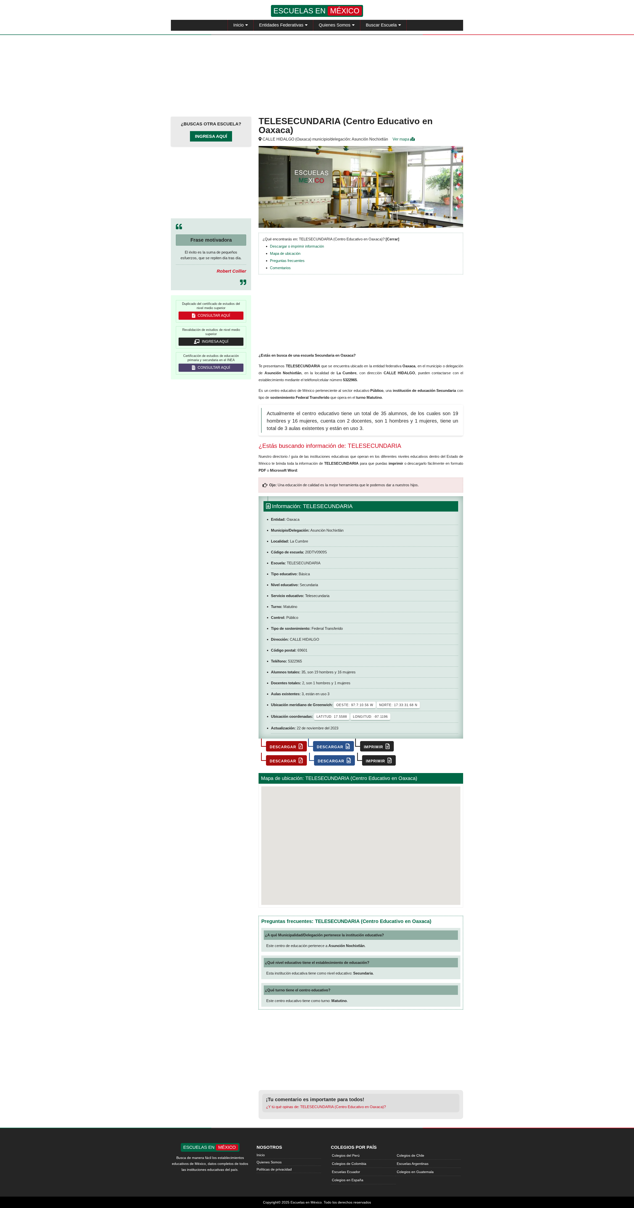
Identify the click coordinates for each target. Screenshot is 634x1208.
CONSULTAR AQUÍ (213, 315)
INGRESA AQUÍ (214, 341)
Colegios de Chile (410, 1155)
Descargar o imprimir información (297, 246)
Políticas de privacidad (274, 1169)
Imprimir (374, 747)
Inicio (238, 25)
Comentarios (280, 268)
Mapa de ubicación (285, 253)
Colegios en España (347, 1180)
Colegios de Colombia (349, 1164)
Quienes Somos (334, 25)
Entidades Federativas (281, 25)
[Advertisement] (317, 74)
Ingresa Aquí (211, 136)
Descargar (283, 747)
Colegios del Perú (346, 1155)
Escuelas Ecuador (346, 1172)
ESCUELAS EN (316, 11)
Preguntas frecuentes (287, 261)
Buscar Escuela (381, 25)
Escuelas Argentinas (412, 1164)
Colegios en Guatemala (415, 1172)
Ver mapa (401, 139)
